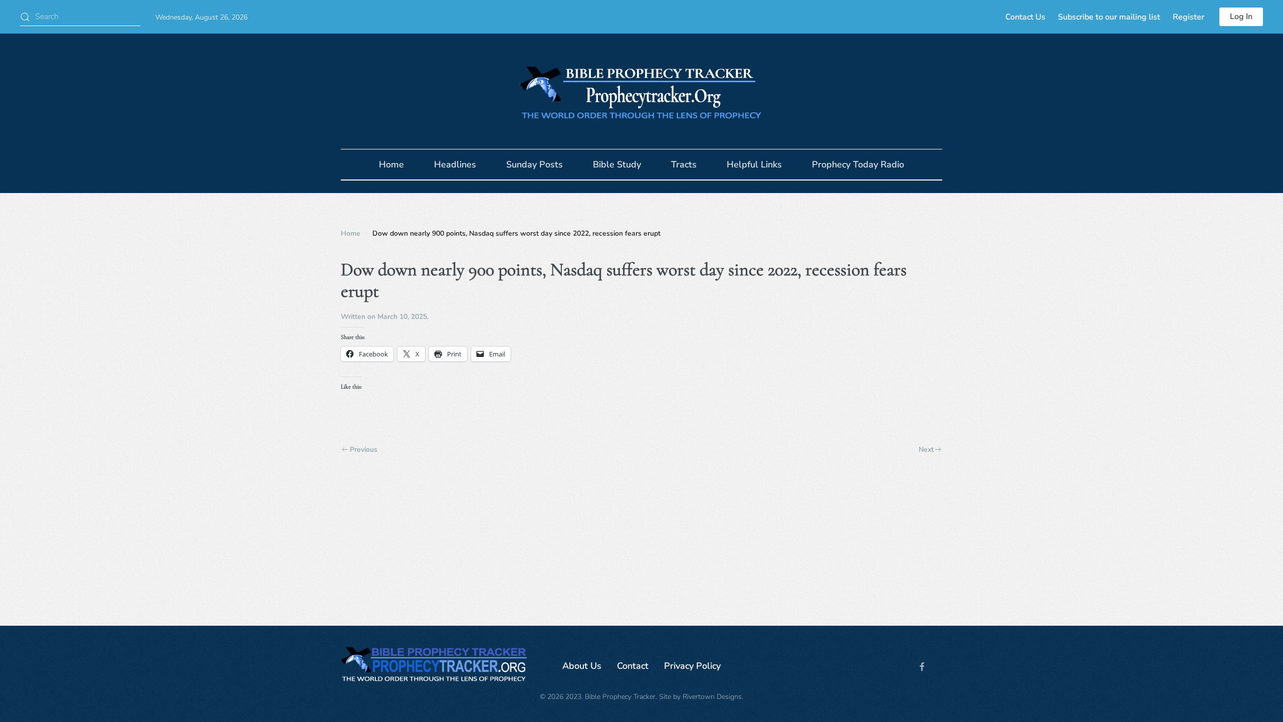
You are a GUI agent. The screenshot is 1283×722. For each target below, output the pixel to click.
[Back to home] (641, 91)
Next (926, 449)
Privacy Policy (692, 666)
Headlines (455, 164)
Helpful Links (754, 164)
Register (1188, 17)
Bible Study (617, 164)
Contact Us (1025, 17)
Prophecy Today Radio (858, 164)
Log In (1241, 16)
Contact (633, 666)
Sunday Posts (534, 164)
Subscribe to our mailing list (1109, 17)
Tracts (684, 164)
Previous (363, 449)
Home (391, 164)
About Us (581, 666)
